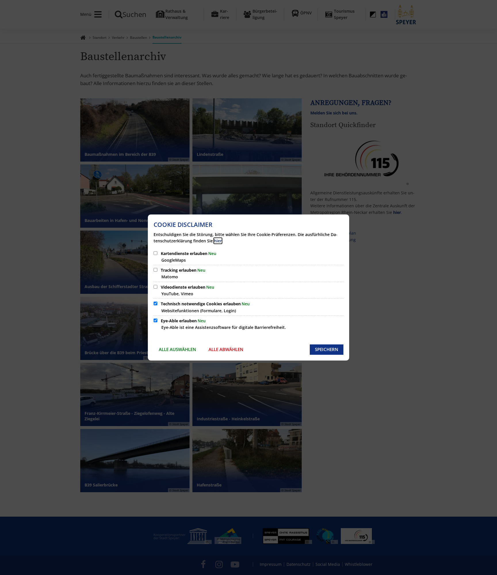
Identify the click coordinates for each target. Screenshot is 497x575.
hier (218, 241)
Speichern (326, 349)
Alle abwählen (226, 349)
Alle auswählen (177, 349)
